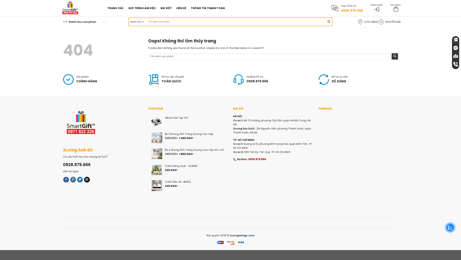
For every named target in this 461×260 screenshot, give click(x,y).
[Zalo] (455, 39)
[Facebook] (455, 47)
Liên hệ (181, 8)
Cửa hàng (371, 22)
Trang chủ (116, 8)
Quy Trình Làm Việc (142, 8)
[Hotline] (455, 64)
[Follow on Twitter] (80, 180)
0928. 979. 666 (352, 10)
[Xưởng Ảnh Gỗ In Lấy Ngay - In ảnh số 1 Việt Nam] (81, 8)
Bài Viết (166, 8)
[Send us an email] (87, 180)
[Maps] (455, 56)
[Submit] (329, 22)
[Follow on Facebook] (66, 180)
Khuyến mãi (393, 22)
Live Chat (347, 6)
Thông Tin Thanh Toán (208, 8)
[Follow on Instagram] (73, 180)
